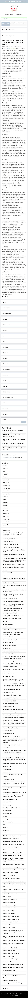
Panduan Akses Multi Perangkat (10, 712)
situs (4, 336)
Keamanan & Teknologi (8, 642)
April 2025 (5, 508)
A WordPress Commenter (9, 457)
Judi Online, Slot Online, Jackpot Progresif (12, 629)
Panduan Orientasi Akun (8, 733)
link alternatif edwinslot (8, 673)
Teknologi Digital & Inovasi (9, 927)
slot (4, 341)
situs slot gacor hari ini (8, 397)
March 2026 (5, 477)
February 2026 (6, 479)
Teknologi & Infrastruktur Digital (10, 899)
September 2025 (6, 494)
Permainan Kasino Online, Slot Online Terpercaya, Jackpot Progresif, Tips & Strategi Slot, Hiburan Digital (14, 783)
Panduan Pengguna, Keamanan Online (11, 745)
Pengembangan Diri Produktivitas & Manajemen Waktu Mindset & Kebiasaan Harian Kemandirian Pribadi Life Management (14, 759)
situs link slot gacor (7, 313)
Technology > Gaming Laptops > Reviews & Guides (14, 884)
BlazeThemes (15, 995)
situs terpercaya (11, 48)
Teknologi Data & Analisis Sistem (10, 922)
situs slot (5, 319)
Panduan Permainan (7, 747)
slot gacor (5, 352)
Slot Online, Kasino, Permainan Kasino (11, 838)
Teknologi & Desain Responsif (9, 893)
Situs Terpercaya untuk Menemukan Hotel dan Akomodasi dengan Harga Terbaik (12, 42)
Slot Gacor (5, 827)
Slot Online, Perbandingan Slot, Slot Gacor (12, 847)
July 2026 (5, 465)
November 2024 (6, 522)
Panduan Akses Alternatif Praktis (10, 703)
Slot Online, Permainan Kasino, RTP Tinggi (12, 855)
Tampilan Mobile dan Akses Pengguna (11, 878)
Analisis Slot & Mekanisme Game (10, 544)
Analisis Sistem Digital (8, 541)
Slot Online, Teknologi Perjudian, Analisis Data (13, 864)
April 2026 (5, 474)
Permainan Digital (7, 772)
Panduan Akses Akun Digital (9, 700)
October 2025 (6, 491)
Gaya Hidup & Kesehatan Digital (10, 613)
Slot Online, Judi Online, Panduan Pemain (12, 835)
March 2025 (5, 510)
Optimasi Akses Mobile (8, 692)
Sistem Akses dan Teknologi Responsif (12, 807)
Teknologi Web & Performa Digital (10, 959)
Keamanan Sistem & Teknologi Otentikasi (12, 663)
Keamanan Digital (7, 648)
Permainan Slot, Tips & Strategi (10, 799)
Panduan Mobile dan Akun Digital (10, 727)
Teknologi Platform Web (8, 956)
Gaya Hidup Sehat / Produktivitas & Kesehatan (13, 615)
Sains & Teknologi (7, 805)
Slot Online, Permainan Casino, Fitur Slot (12, 850)
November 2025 (6, 488)
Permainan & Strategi (7, 769)
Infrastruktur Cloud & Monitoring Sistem (12, 618)
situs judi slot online (7, 813)
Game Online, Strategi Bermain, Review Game (13, 601)
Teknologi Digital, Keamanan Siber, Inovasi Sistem (14, 940)
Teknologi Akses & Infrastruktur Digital (11, 916)
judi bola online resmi (8, 624)
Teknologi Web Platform (8, 961)
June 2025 (5, 502)
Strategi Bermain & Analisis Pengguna (11, 867)
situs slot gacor (6, 324)
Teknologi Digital (6, 924)
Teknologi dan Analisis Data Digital (11, 919)
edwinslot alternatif (7, 573)
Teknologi (5, 886)
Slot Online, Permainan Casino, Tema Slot (12, 852)
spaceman (5, 386)
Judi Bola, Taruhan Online (8, 627)
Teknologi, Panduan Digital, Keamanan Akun (13, 964)
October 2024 (6, 524)
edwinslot (5, 570)
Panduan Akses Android (8, 706)
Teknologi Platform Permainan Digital (11, 953)
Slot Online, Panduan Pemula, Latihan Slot (12, 841)
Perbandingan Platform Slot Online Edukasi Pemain (14, 763)
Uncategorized (6, 973)
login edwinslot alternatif (8, 676)
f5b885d (5, 46)
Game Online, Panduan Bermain (10, 598)
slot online (5, 833)
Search (4, 419)
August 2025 (5, 496)
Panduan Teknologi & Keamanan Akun (11, 755)
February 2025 (6, 513)
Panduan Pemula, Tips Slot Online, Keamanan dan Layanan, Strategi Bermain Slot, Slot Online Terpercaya (14, 741)
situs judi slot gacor (7, 810)
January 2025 (6, 516)
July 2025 (5, 499)
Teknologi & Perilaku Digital (9, 910)
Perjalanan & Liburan (7, 766)
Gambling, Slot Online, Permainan (10, 583)
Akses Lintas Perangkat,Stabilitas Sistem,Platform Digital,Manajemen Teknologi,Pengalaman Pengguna (14, 534)
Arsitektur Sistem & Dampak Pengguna (11, 547)
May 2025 (5, 505)
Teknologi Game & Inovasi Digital (10, 947)
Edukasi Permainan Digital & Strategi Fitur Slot (13, 567)
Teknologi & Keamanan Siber (9, 908)
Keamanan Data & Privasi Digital (10, 645)
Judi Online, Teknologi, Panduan (10, 637)
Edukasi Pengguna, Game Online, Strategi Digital (14, 564)
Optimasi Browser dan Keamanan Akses (12, 695)
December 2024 (6, 519)
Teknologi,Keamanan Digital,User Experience (13, 967)
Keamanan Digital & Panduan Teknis (11, 651)
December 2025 (6, 485)
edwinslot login (6, 575)
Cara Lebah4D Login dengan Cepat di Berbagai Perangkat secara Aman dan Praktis (12, 1)
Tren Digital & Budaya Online (9, 970)
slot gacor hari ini (7, 358)
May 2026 (5, 471)
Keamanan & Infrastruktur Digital (10, 639)
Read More (4, 296)
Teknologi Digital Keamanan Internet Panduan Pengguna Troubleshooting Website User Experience (13, 932)
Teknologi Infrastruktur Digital (9, 950)
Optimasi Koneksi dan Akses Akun (10, 698)
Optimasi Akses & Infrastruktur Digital (11, 689)
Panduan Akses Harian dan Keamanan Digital (13, 709)
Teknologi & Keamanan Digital (9, 905)
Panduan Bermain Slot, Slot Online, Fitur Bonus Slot (14, 717)
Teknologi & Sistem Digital (9, 913)
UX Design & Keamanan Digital (10, 980)
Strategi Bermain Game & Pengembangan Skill (13, 869)
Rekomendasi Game (7, 802)
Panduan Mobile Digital (8, 730)
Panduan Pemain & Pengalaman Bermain (12, 736)
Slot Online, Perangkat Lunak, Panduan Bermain (13, 844)
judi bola (5, 621)
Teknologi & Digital (7, 896)
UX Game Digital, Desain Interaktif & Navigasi (13, 983)
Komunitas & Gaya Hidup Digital (10, 666)
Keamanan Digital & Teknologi (9, 653)
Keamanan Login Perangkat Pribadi (11, 661)
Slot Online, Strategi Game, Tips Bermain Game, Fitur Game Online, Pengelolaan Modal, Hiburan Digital (13, 860)
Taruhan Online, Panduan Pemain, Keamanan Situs (14, 881)
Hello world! (19, 457)
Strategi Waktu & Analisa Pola (9, 875)
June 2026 (5, 468)
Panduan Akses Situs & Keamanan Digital (12, 715)
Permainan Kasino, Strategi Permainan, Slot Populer (14, 792)
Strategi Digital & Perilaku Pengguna (11, 872)
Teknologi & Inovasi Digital (9, 902)
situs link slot (6, 347)
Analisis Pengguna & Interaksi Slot (10, 538)
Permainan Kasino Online (8, 779)
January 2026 (6, 482)
